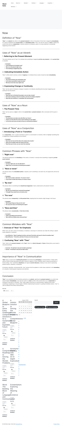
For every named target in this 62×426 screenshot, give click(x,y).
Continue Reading (5, 343)
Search (36, 300)
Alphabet (26, 3)
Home (12, 3)
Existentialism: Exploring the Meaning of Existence (16, 390)
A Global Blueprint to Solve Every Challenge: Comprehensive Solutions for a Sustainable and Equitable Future (8, 313)
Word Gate (4, 5)
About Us (18, 3)
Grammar (34, 3)
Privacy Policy (57, 424)
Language (41, 3)
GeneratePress (19, 424)
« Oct (24, 318)
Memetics (13, 6)
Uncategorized (22, 364)
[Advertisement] (31, 18)
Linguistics (50, 3)
